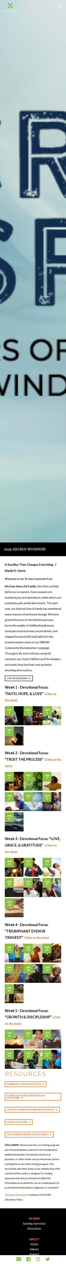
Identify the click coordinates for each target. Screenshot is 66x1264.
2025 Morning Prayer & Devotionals (28, 1134)
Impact (34, 1254)
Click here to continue (16, 1194)
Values (34, 1249)
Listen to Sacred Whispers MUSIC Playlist (31, 1109)
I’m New (34, 1218)
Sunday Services (34, 1223)
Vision (34, 1244)
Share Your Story (17, 1122)
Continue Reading (17, 678)
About (34, 1239)
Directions (34, 1228)
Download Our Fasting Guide (24, 1084)
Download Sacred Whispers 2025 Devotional (26, 1096)
